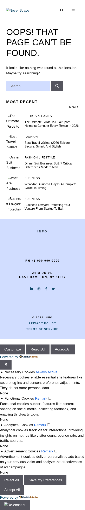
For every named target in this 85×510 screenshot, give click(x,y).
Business (32, 178)
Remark (41, 398)
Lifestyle (47, 157)
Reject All (38, 349)
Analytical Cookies (18, 425)
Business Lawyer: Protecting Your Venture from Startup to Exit (47, 206)
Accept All (62, 349)
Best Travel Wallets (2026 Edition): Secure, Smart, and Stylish (48, 144)
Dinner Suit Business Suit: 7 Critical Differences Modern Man (48, 165)
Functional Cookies (19, 398)
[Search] (57, 86)
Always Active (46, 372)
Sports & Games (38, 116)
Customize (12, 349)
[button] (61, 10)
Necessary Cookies (20, 372)
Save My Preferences (45, 480)
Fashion (31, 136)
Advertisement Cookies (22, 451)
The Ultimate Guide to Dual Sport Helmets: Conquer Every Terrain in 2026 (52, 123)
